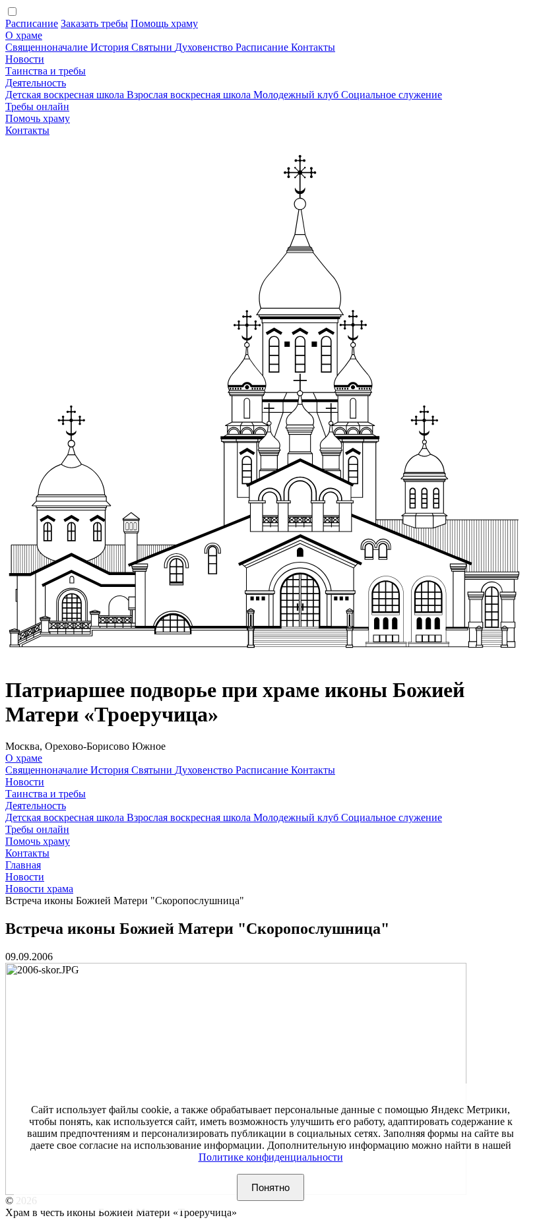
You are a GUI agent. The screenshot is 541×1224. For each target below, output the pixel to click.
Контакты (313, 47)
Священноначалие (47, 47)
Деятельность (35, 82)
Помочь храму (37, 118)
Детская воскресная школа (66, 94)
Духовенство (205, 47)
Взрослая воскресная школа (190, 94)
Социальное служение (391, 94)
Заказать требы (94, 23)
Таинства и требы (45, 70)
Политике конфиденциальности (271, 1157)
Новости (24, 59)
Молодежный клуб (297, 94)
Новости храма (39, 888)
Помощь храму (164, 23)
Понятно (270, 1187)
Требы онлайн (37, 106)
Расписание (31, 23)
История (110, 47)
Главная (23, 865)
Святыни (153, 47)
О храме (23, 35)
